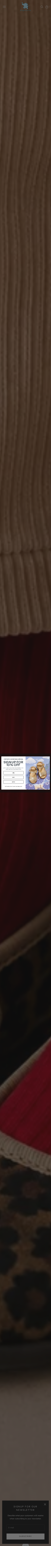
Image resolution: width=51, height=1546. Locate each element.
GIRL (13, 772)
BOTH (13, 782)
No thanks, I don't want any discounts (13, 786)
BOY (13, 777)
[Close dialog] (48, 758)
